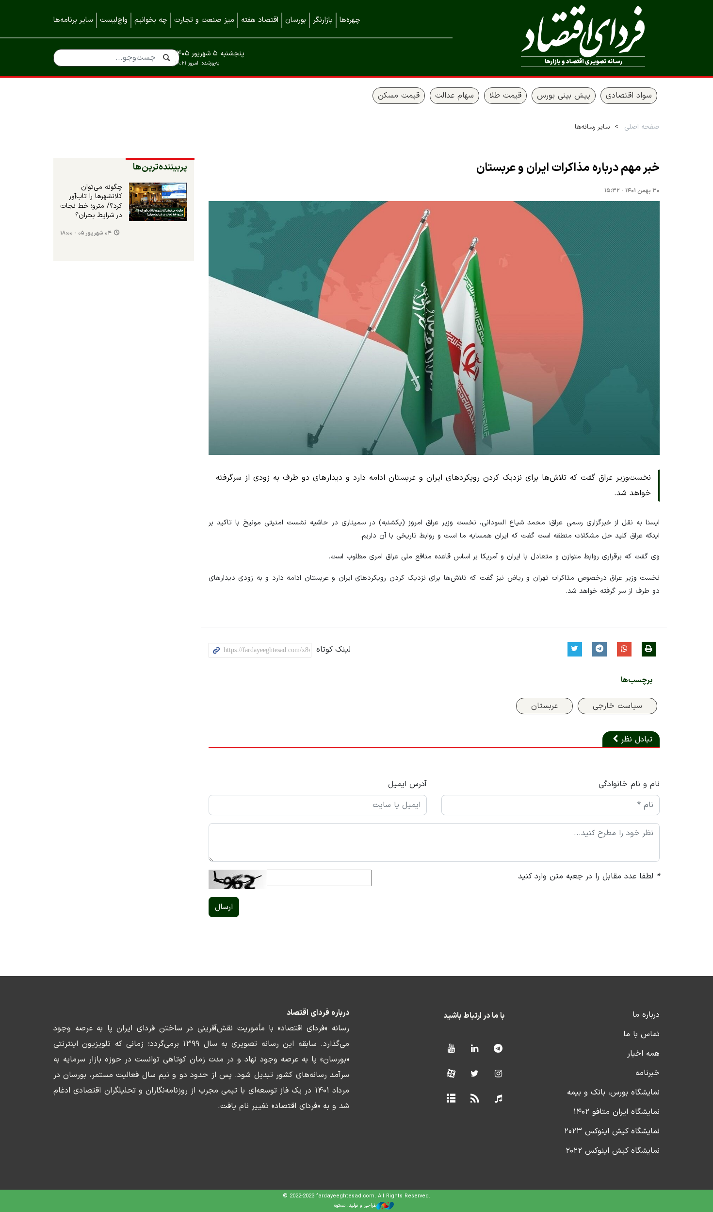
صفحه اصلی (642, 127)
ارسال (224, 907)
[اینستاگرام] (498, 1074)
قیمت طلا (505, 95)
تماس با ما (641, 1034)
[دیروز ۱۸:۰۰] (158, 202)
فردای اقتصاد (570, 37)
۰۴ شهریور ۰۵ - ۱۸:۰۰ (86, 233)
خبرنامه (647, 1073)
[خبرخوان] (475, 1099)
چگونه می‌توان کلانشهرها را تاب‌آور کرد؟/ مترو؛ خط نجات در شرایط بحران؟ (91, 202)
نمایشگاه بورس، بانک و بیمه (613, 1092)
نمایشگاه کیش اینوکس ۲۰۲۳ (612, 1131)
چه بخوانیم (150, 20)
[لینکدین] (475, 1049)
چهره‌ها (350, 20)
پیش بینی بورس (563, 95)
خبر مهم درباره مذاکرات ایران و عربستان (568, 168)
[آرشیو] (451, 1099)
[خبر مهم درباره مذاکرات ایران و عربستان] (434, 328)
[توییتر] (475, 1074)
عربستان (544, 706)
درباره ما (646, 1015)
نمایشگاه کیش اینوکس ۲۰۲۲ (613, 1151)
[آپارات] (451, 1074)
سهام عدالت (454, 95)
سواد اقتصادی (629, 95)
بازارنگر (323, 20)
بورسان (295, 20)
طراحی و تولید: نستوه (355, 1205)
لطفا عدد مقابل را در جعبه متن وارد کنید (589, 876)
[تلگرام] (498, 1049)
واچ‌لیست (114, 20)
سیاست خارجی (617, 706)
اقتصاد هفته (259, 20)
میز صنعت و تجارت (204, 20)
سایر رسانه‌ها (592, 127)
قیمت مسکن (399, 95)
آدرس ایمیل (407, 784)
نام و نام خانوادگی (629, 784)
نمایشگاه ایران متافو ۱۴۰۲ (616, 1112)
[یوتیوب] (451, 1049)
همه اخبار (643, 1054)
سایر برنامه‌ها (73, 20)
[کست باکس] (498, 1099)
